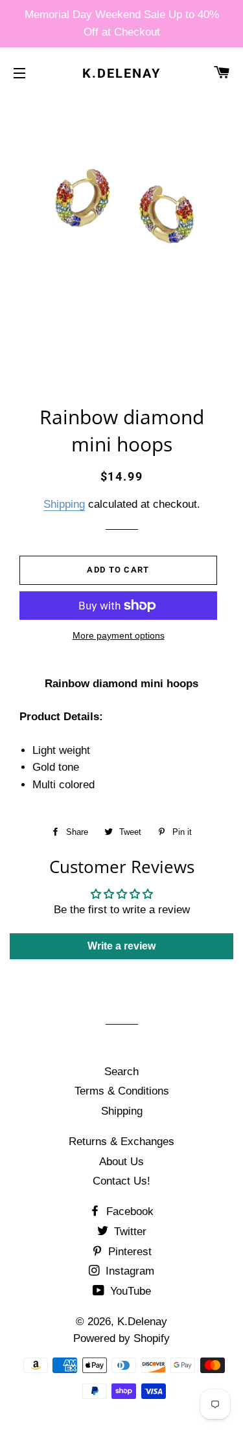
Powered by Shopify (121, 1338)
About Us (121, 1161)
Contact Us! (121, 1181)
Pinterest (128, 1251)
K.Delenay (121, 73)
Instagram (128, 1271)
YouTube (129, 1291)
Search (121, 1071)
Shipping (64, 504)
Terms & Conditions (122, 1091)
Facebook (128, 1211)
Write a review (121, 945)
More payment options (119, 635)
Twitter (128, 1231)
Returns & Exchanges (121, 1141)
